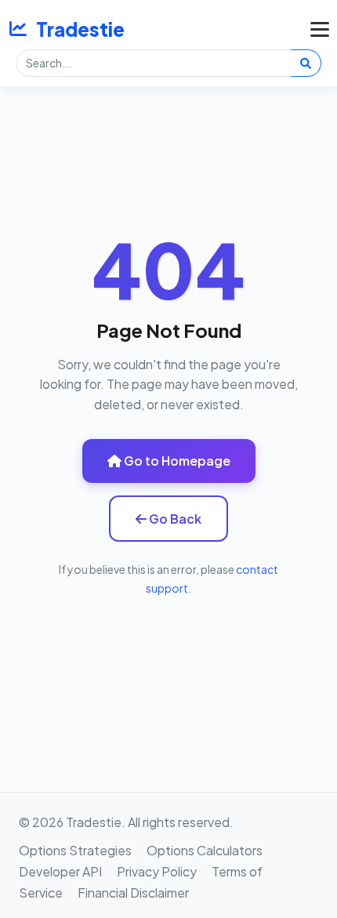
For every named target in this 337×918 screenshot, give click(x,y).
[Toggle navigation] (316, 29)
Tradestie (80, 29)
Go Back (174, 518)
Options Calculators (205, 850)
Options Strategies (75, 850)
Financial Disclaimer (133, 892)
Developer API (60, 871)
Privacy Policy (157, 871)
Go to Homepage (175, 460)
